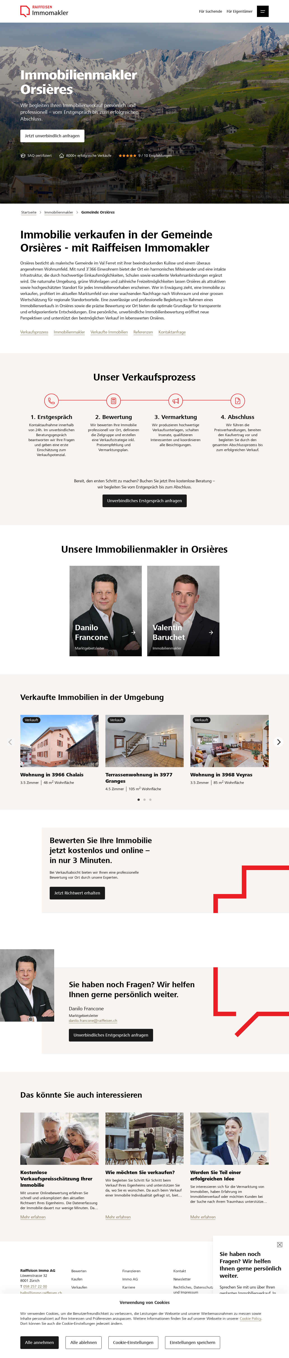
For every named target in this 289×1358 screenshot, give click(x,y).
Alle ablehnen (83, 1342)
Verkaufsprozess (34, 332)
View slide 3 (150, 800)
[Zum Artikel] (59, 1139)
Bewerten (78, 1271)
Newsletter (182, 1279)
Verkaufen (79, 1287)
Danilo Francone (91, 632)
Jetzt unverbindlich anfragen (52, 135)
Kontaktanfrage (172, 332)
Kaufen (76, 1279)
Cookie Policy (250, 1318)
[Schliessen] (279, 1244)
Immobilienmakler (69, 332)
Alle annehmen (39, 1342)
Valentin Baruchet (169, 632)
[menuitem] (210, 11)
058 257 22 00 (35, 1286)
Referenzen (143, 332)
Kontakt (179, 1271)
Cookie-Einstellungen (133, 1342)
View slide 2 (144, 800)
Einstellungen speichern (192, 1342)
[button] (263, 11)
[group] (36, 155)
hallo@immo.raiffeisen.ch (41, 1293)
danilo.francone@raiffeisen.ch (93, 1020)
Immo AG (130, 1279)
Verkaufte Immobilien (109, 332)
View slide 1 (139, 800)
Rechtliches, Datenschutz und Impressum (193, 1289)
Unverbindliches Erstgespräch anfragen (144, 500)
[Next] (278, 742)
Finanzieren (131, 1271)
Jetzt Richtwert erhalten (77, 893)
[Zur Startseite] (44, 11)
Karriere (128, 1287)
